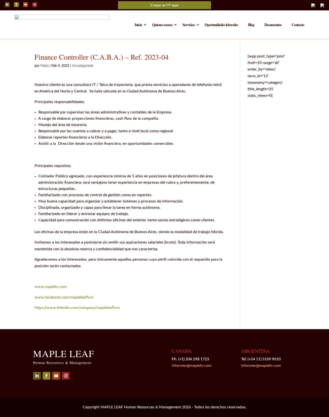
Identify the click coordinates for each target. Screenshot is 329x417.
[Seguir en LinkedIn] (7, 4)
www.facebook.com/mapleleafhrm (63, 297)
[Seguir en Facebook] (16, 4)
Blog (251, 25)
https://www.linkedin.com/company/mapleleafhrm (77, 308)
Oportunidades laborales (221, 25)
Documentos (273, 25)
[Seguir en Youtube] (25, 4)
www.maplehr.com (50, 287)
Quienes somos (162, 25)
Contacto (298, 25)
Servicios (189, 25)
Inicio (138, 25)
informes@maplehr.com (191, 366)
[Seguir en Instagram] (34, 4)
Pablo (44, 66)
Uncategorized (82, 66)
